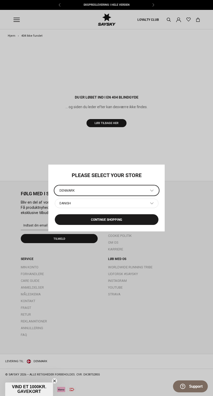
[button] (29, 389)
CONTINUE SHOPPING (106, 220)
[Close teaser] (54, 381)
